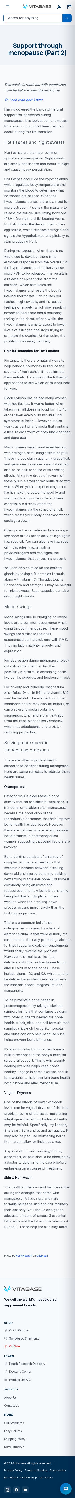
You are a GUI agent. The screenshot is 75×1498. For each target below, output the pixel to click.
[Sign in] (59, 6)
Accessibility (58, 1470)
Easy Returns (13, 1431)
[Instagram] (7, 1489)
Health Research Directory (27, 1363)
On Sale (14, 1346)
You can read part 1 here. (24, 100)
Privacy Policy (13, 1470)
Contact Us (11, 1405)
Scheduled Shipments (24, 1338)
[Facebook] (16, 1489)
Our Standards (14, 1423)
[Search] (66, 18)
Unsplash (42, 1255)
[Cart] (69, 6)
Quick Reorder (19, 1330)
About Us (10, 1397)
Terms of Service (36, 1470)
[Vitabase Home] (37, 6)
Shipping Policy (14, 1439)
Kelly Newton (24, 1255)
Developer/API (14, 1446)
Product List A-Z (20, 1379)
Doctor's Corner (20, 1371)
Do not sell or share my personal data (28, 1477)
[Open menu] (7, 7)
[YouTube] (25, 1489)
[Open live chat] (66, 1489)
